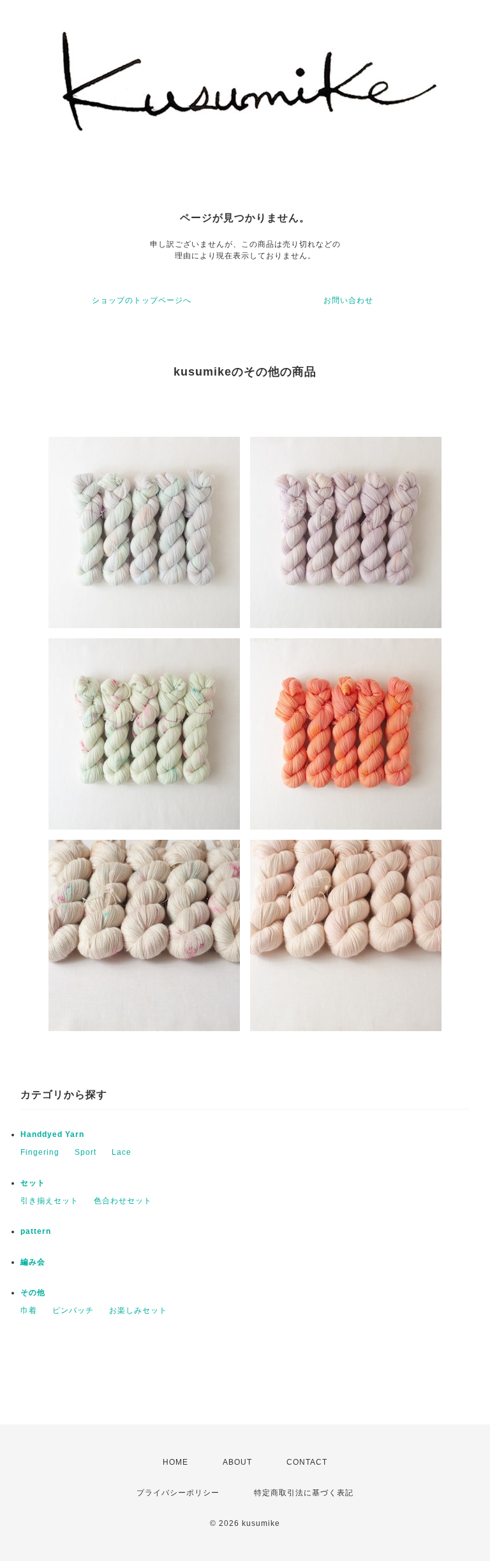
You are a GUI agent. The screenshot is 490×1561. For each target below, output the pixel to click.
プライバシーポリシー (178, 1492)
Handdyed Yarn (52, 1134)
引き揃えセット (49, 1200)
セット (32, 1182)
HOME (175, 1462)
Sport (85, 1152)
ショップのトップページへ (141, 300)
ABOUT (237, 1462)
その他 (32, 1292)
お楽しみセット (138, 1310)
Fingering (39, 1152)
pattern (35, 1231)
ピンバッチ (73, 1310)
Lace (121, 1152)
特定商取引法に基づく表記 (303, 1492)
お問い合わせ (348, 300)
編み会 (32, 1261)
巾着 (28, 1310)
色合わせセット (123, 1200)
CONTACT (306, 1462)
